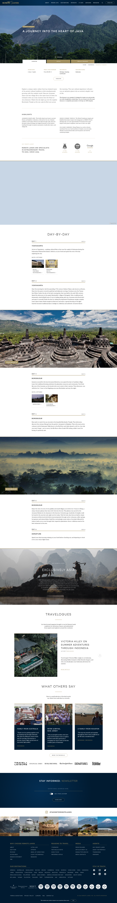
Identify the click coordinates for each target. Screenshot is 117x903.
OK (73, 900)
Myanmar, (81, 740)
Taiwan (20, 877)
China (57, 870)
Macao (41, 872)
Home (84, 65)
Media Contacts (81, 854)
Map (83, 241)
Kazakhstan (19, 872)
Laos (35, 872)
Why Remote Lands (99, 847)
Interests (74, 2)
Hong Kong (71, 870)
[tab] (34, 61)
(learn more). (66, 900)
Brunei (44, 870)
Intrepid (33, 849)
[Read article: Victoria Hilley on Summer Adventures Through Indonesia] (35, 655)
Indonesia (78, 72)
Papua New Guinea (16, 875)
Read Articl (65, 669)
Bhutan (37, 870)
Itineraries (54, 847)
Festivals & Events (57, 849)
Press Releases (80, 847)
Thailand (35, 877)
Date (81, 2)
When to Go (55, 852)
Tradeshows (97, 852)
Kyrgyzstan (28, 872)
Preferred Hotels (57, 854)
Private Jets (54, 2)
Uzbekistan (62, 877)
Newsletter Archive (82, 852)
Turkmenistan (48, 877)
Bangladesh (30, 870)
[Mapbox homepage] (112, 223)
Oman (82, 872)
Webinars (96, 854)
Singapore (68, 875)
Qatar (33, 875)
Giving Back (14, 854)
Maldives (55, 872)
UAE (56, 877)
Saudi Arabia (41, 875)
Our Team (13, 849)
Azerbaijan (20, 870)
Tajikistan (27, 877)
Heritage (62, 72)
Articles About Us (81, 849)
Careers (38, 895)
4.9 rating (90, 151)
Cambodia (51, 870)
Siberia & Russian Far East (55, 875)
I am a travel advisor (60, 793)
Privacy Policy (29, 895)
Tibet (41, 877)
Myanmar (70, 872)
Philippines (26, 875)
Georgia (63, 870)
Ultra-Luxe (34, 847)
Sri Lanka (13, 877)
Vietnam (70, 877)
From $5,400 (47, 72)
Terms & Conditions (16, 895)
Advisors (88, 2)
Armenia (12, 870)
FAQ (11, 859)
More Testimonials (58, 755)
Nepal (77, 872)
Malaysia (47, 872)
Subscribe (58, 799)
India (78, 870)
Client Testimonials (37, 854)
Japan (12, 872)
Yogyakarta (37, 246)
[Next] (99, 655)
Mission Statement (16, 857)
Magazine (96, 2)
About (47, 2)
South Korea (77, 875)
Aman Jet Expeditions (37, 852)
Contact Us (49, 895)
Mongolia (62, 872)
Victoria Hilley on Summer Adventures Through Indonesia (75, 645)
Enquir (110, 2)
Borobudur (37, 378)
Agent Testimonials (99, 849)
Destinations (65, 2)
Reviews (12, 852)
